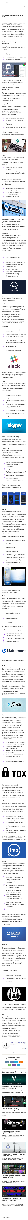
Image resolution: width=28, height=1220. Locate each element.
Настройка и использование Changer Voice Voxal (12, 1087)
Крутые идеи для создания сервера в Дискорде (11, 1132)
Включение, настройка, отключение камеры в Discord (12, 1109)
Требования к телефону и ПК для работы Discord (13, 1155)
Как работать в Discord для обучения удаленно (11, 1199)
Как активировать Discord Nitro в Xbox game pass (13, 1176)
